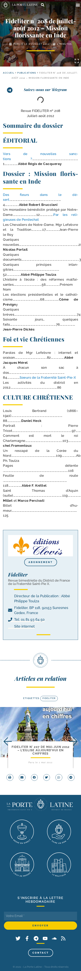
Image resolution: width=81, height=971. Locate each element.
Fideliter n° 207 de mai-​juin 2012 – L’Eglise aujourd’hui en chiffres (41, 750)
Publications (26, 73)
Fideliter (49, 698)
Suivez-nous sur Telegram (45, 89)
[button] (78, 5)
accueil (8, 73)
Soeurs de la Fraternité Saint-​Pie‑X (48, 377)
